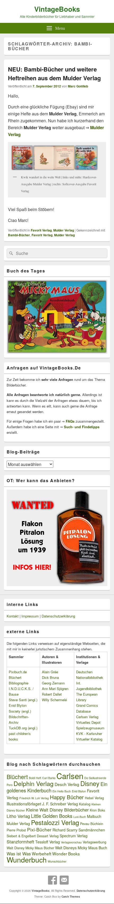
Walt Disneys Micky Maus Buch (81, 847)
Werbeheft (41, 853)
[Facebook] (52, 880)
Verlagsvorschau (71, 842)
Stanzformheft (20, 841)
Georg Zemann (53, 683)
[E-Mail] (64, 880)
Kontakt (13, 616)
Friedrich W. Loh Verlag (34, 798)
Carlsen (69, 775)
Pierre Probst (16, 830)
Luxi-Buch (79, 817)
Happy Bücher (67, 797)
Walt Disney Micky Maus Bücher (30, 848)
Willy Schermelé (54, 699)
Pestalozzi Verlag (55, 822)
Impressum (30, 616)
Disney (89, 783)
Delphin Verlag (34, 783)
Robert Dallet (52, 694)
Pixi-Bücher (39, 829)
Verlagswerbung (94, 842)
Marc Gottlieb (78, 86)
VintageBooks (57, 9)
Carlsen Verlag (87, 716)
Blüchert (17, 776)
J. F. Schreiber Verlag (60, 803)
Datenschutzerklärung (58, 616)
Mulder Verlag (63, 230)
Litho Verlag (18, 816)
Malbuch (94, 816)
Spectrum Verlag (73, 835)
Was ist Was (19, 853)
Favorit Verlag (41, 230)
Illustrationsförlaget (24, 803)
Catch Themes (71, 896)
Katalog (84, 804)
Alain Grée (50, 671)
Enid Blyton (79, 791)
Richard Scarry (64, 829)
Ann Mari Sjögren (55, 688)
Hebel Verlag (94, 798)
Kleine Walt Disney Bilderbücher (57, 809)
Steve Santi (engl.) (23, 699)
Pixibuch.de (18, 671)
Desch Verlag (67, 784)
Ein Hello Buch (61, 791)
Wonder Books (66, 853)
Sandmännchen (91, 829)
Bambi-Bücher (19, 235)
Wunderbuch (27, 859)
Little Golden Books (51, 815)
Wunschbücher (57, 861)
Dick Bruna (50, 677)
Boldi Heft (35, 778)
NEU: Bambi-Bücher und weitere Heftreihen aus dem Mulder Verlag (54, 73)
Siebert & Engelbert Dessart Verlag (33, 836)
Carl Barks (48, 778)
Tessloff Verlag (47, 841)
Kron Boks (97, 810)
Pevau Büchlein (91, 823)
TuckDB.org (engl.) (23, 727)
